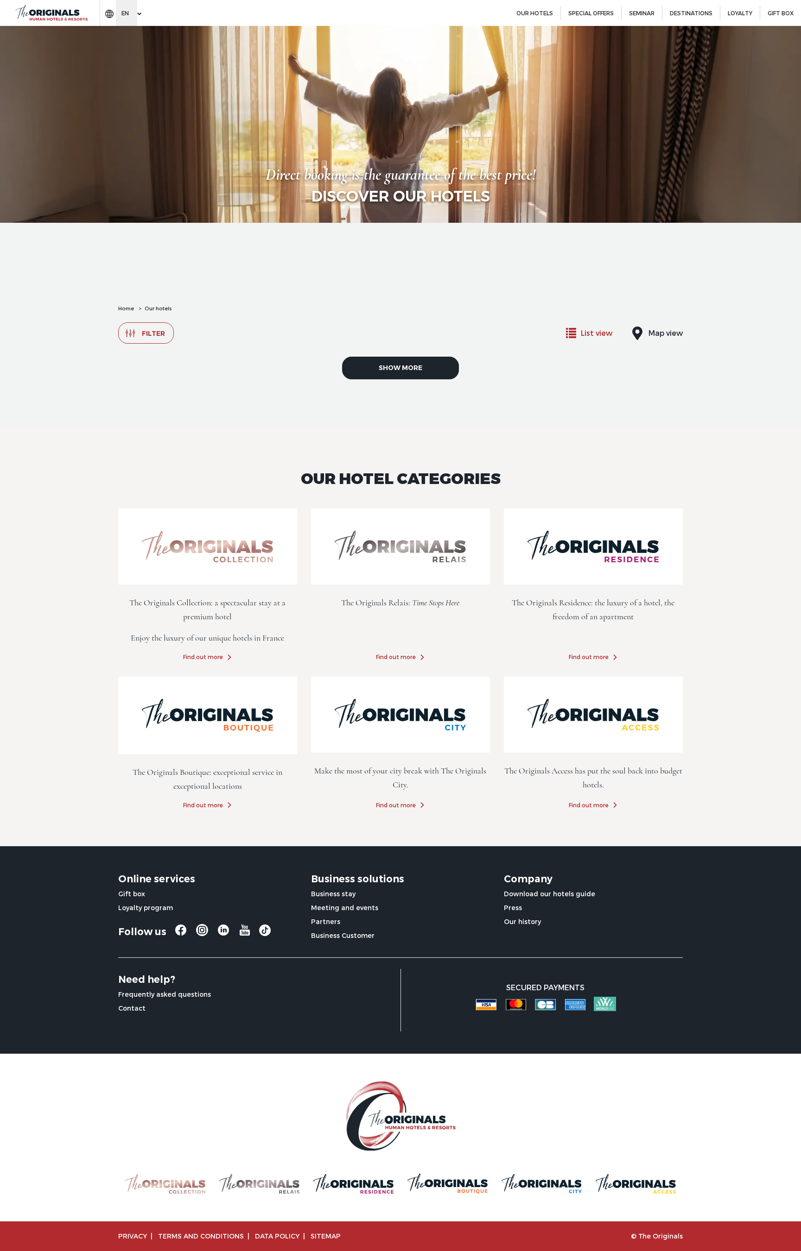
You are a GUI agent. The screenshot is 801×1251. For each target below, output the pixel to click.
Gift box (131, 894)
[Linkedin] (223, 933)
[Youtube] (245, 933)
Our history (522, 921)
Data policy (277, 1236)
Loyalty (740, 13)
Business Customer (343, 935)
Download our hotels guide (549, 894)
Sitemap (326, 1236)
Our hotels (534, 13)
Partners (325, 921)
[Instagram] (202, 933)
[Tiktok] (265, 932)
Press (513, 908)
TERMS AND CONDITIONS (201, 1236)
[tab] (589, 333)
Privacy (132, 1236)
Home (126, 308)
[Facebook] (181, 933)
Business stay (333, 894)
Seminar (642, 13)
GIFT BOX (781, 13)
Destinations (691, 13)
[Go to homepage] (51, 13)
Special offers (591, 13)
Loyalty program (145, 908)
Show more (400, 368)
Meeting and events (344, 908)
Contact (132, 1008)
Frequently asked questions (164, 994)
